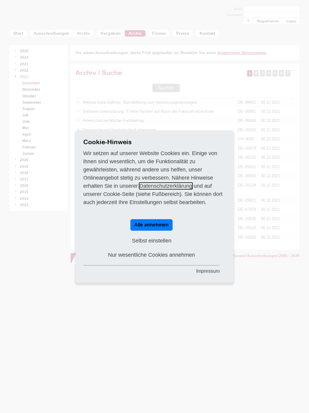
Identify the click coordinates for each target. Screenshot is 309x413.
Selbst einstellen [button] (151, 241)
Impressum (208, 271)
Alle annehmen (151, 224)
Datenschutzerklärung (165, 186)
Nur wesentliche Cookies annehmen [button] (151, 255)
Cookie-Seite (118, 194)
